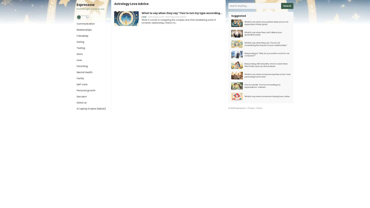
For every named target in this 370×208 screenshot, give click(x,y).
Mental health (84, 72)
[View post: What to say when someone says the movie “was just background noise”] (237, 75)
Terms (259, 108)
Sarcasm (82, 96)
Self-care (82, 84)
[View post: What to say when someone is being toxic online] (237, 96)
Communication (86, 23)
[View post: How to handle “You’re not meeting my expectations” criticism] (237, 86)
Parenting (82, 66)
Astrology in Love (156, 16)
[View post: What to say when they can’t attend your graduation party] (237, 34)
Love (79, 60)
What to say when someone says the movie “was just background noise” (268, 75)
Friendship (82, 36)
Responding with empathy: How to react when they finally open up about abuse (266, 65)
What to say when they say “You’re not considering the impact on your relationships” (266, 44)
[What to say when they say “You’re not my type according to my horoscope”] (126, 18)
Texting (81, 48)
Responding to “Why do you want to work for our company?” (267, 54)
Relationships (84, 29)
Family (80, 78)
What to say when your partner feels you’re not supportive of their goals (266, 23)
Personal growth (86, 90)
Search (287, 5)
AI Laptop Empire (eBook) (91, 108)
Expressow (86, 5)
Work (80, 54)
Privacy (251, 108)
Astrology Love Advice (176, 16)
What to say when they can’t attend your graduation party (263, 33)
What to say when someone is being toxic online (267, 96)
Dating (80, 42)
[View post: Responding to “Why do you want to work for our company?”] (237, 54)
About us (82, 102)
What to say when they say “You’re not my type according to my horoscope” (182, 13)
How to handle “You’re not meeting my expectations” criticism (262, 86)
